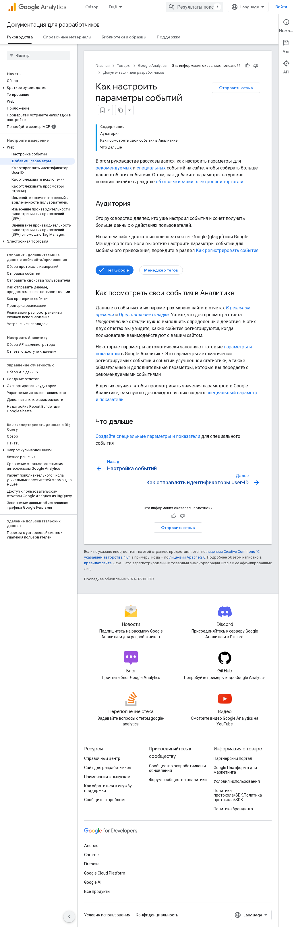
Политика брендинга (233, 809)
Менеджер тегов (161, 270)
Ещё (113, 6)
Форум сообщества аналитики (178, 779)
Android (91, 845)
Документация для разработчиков (53, 24)
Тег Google (118, 270)
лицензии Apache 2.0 (187, 557)
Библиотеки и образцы (124, 37)
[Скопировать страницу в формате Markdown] (120, 110)
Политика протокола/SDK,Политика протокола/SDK (238, 795)
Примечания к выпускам (107, 776)
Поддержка (168, 37)
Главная (103, 65)
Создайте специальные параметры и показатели (148, 436)
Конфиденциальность (157, 915)
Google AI (92, 882)
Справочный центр (102, 758)
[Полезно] (247, 65)
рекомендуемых (114, 168)
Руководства (20, 37)
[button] (37, 87)
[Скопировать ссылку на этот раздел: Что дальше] (139, 422)
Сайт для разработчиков (107, 767)
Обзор (91, 6)
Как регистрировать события (227, 250)
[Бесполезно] (256, 65)
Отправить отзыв (236, 87)
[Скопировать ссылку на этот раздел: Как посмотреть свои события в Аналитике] (240, 293)
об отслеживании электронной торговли (199, 181)
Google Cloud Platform (104, 873)
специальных (151, 168)
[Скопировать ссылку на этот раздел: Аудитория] (136, 204)
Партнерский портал (233, 758)
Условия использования (237, 781)
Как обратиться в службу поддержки (108, 788)
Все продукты (97, 891)
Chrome (91, 854)
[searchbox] (38, 55)
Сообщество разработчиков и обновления (177, 768)
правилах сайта (98, 563)
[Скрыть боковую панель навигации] (69, 916)
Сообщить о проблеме (105, 799)
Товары (124, 65)
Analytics (53, 7)
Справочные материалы (67, 37)
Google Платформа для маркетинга (235, 769)
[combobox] (194, 7)
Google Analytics (152, 65)
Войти (281, 7)
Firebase (92, 864)
